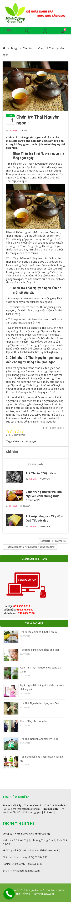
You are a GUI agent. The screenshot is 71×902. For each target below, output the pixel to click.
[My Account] (45, 31)
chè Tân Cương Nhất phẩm (37, 310)
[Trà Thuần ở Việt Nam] (14, 476)
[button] (9, 30)
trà (14, 808)
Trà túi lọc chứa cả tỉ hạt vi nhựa (38, 632)
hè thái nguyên (33, 812)
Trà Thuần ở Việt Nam (41, 473)
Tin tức (27, 48)
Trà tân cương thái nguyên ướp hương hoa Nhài (30, 546)
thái (19, 808)
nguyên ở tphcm (30, 808)
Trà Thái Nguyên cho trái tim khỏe (39, 739)
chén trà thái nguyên (25, 441)
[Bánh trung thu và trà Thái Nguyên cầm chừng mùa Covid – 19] (14, 495)
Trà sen (48, 812)
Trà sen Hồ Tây (12, 805)
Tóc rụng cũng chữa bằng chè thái (39, 649)
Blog (14, 48)
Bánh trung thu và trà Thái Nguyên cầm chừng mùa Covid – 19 (44, 496)
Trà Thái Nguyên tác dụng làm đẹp (39, 703)
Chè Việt (13, 130)
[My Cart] (63, 31)
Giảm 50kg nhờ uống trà (33, 721)
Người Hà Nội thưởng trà (53, 540)
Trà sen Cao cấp (33, 805)
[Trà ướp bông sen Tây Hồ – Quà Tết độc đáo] (14, 520)
